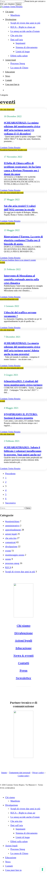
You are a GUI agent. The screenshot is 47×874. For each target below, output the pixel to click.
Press (23, 670)
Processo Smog (17, 849)
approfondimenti (7, 299)
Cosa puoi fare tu (13, 870)
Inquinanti (20, 829)
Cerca (18, 4)
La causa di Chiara (19, 853)
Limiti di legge (23, 837)
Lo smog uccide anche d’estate (25, 817)
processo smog (12, 563)
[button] (23, 683)
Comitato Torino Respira (10, 147)
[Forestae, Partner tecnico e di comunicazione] (23, 757)
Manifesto (15, 801)
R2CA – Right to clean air (22, 813)
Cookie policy (23, 776)
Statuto (4, 772)
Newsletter (23, 678)
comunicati (14, 193)
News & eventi (23, 655)
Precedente (10, 473)
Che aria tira (16, 821)
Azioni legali (23, 640)
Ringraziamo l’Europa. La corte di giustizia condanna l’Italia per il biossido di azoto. (23, 240)
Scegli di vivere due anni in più (20, 571)
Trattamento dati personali (19, 772)
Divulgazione (23, 633)
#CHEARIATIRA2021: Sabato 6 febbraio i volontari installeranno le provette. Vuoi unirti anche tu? (22, 451)
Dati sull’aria (16, 825)
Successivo (10, 503)
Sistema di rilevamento (26, 833)
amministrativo (12, 525)
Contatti (23, 663)
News (8, 861)
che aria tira (5, 109)
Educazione (24, 648)
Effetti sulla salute (19, 841)
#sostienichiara (6, 150)
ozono (8, 559)
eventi (12, 109)
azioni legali (17, 150)
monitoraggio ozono (14, 555)
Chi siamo (23, 626)
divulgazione (11, 546)
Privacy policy (38, 772)
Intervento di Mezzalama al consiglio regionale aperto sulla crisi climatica (21, 279)
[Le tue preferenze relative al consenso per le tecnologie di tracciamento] (42, 869)
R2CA (8, 567)
